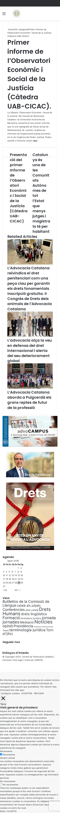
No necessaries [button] (8, 781)
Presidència (23, 626)
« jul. (5, 590)
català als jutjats (29, 605)
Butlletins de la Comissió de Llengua (26, 603)
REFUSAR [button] (39, 693)
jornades (11, 621)
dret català (31, 610)
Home (10, 29)
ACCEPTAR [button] (26, 693)
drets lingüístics (34, 614)
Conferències (14, 609)
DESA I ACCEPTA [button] (8, 811)
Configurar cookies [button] (10, 693)
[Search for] (56, 14)
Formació (11, 617)
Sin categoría (21, 29)
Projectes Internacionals (43, 627)
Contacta (6, 660)
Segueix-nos (11, 642)
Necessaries (9, 754)
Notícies (43, 622)
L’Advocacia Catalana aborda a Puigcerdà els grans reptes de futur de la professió (29, 400)
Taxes (6, 630)
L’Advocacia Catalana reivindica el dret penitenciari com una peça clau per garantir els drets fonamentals (28, 278)
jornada (49, 617)
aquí (22, 690)
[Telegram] (2, 666)
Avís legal (18, 660)
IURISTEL (39, 660)
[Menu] (4, 14)
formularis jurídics (31, 618)
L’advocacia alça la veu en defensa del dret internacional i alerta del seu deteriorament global (29, 350)
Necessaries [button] (6, 751)
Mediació (27, 622)
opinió (8, 626)
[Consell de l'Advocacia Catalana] (16, 13)
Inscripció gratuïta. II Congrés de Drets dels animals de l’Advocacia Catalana (29, 301)
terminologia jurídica (27, 630)
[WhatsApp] (1, 666)
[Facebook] (0, 666)
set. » (17, 590)
